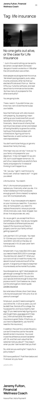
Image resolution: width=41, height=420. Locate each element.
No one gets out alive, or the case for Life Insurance (19, 54)
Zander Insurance (10, 286)
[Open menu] (36, 5)
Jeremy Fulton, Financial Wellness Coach (14, 5)
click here (21, 314)
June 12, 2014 (8, 365)
